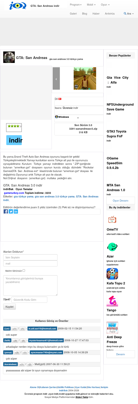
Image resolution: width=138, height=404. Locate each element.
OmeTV (112, 229)
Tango (111, 310)
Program (75, 4)
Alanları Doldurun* (13, 251)
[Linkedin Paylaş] (16, 212)
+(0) (15, 340)
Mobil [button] (90, 4)
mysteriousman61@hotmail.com (46, 340)
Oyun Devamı (120, 200)
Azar (110, 256)
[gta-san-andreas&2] (12, 126)
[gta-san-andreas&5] (20, 126)
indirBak (8, 189)
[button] (56, 78)
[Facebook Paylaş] (6, 212)
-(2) (29, 364)
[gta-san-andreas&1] (9, 126)
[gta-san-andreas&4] (17, 126)
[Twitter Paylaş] (11, 212)
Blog (84, 13)
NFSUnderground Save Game (120, 107)
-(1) (22, 328)
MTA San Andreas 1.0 (116, 187)
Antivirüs (110, 13)
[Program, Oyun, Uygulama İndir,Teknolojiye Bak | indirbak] (17, 5)
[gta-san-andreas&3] (14, 126)
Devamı (120, 354)
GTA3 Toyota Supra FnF (116, 133)
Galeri (73, 13)
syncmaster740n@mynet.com (46, 352)
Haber (96, 13)
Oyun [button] (104, 4)
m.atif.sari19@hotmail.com (42, 328)
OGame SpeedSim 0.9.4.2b (114, 163)
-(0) (23, 340)
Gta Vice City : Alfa (117, 80)
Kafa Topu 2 (116, 283)
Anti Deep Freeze (114, 339)
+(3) (17, 352)
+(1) (14, 328)
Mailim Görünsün (14, 270)
